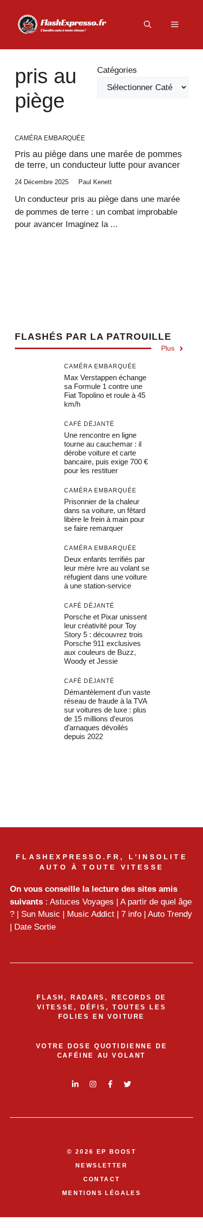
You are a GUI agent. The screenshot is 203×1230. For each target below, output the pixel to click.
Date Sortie (35, 927)
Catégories (117, 70)
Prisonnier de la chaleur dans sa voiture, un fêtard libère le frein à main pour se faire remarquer (104, 514)
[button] (147, 24)
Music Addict (90, 914)
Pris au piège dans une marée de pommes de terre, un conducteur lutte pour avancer (98, 159)
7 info (131, 914)
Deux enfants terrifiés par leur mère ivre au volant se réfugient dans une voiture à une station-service (106, 572)
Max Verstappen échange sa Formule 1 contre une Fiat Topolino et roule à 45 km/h (105, 390)
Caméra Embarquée (50, 138)
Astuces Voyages (82, 901)
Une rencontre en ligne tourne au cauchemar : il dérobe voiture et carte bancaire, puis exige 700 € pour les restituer (106, 453)
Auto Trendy (170, 914)
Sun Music (40, 914)
